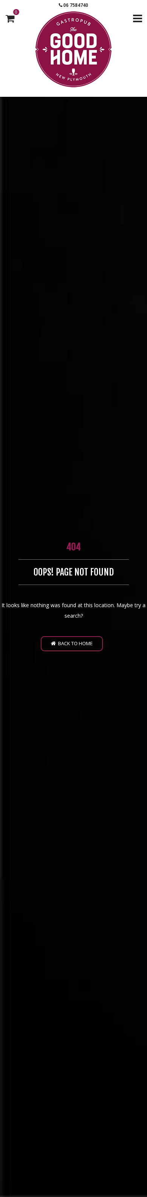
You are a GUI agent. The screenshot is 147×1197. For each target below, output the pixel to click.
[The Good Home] (73, 49)
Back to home (74, 643)
